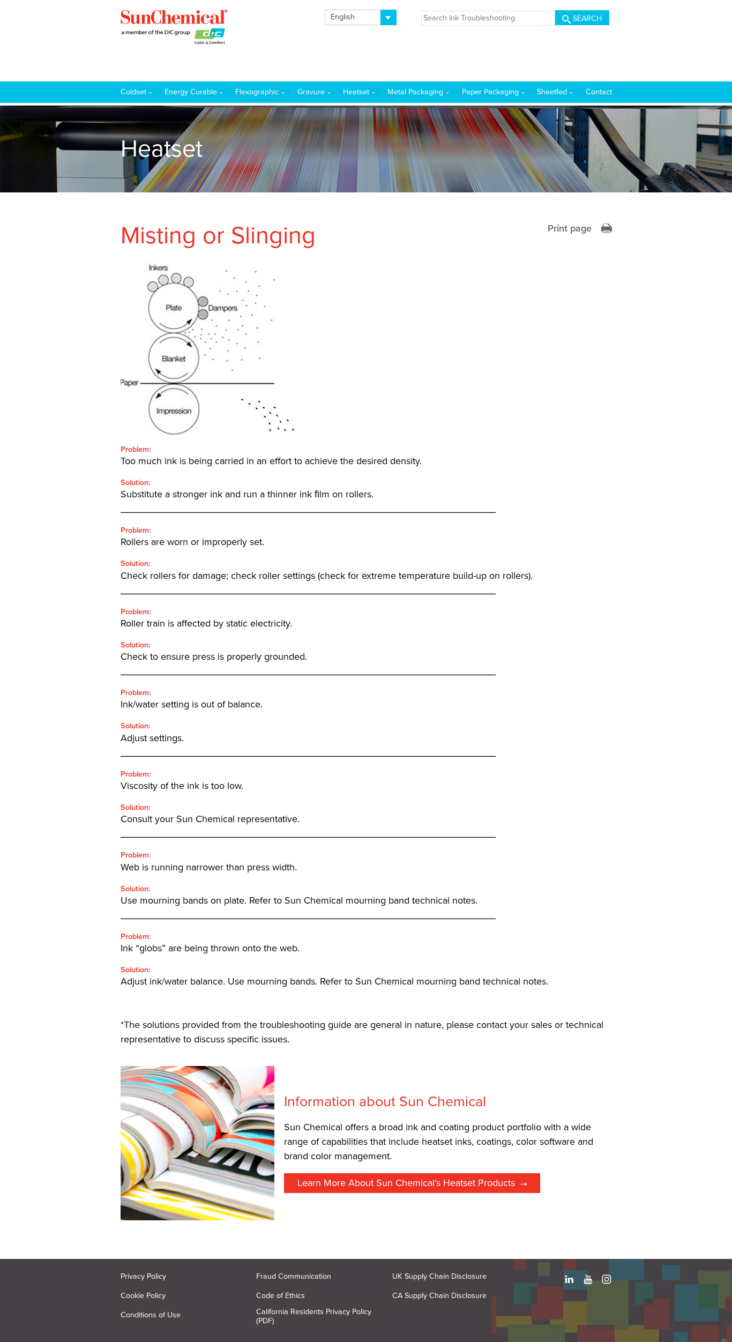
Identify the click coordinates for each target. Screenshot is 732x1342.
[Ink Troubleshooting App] (174, 29)
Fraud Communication (293, 1276)
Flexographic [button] (257, 91)
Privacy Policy (143, 1276)
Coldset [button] (133, 91)
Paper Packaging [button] (490, 91)
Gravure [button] (311, 91)
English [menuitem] (343, 16)
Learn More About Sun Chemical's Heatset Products (406, 1183)
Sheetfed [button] (552, 91)
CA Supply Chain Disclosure (439, 1295)
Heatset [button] (356, 91)
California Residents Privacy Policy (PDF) (313, 1316)
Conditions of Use (151, 1314)
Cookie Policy (143, 1295)
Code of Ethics (280, 1295)
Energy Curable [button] (191, 91)
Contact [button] (599, 91)
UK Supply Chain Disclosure (439, 1276)
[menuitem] (361, 17)
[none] (361, 17)
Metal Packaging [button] (415, 91)
